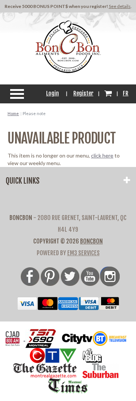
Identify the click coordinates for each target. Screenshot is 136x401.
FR (125, 93)
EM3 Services (83, 253)
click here (102, 155)
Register (83, 93)
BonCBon (91, 241)
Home (13, 113)
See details (120, 6)
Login (52, 93)
